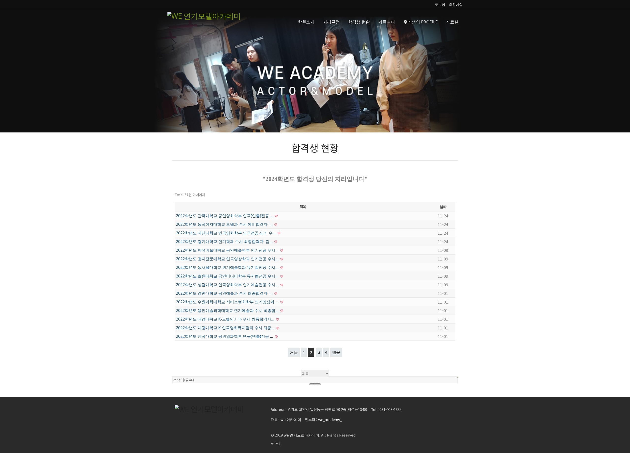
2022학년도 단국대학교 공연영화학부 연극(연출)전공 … (225, 215)
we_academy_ (330, 419)
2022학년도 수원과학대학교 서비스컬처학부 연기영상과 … (228, 302)
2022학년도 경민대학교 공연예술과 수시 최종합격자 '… (225, 293)
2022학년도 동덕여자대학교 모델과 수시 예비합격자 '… (225, 224)
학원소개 (306, 22)
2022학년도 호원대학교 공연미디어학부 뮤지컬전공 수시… (228, 276)
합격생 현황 (359, 22)
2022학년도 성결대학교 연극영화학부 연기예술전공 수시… (228, 284)
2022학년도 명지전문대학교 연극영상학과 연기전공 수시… (228, 258)
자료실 (452, 22)
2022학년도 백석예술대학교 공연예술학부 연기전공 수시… (228, 250)
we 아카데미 (291, 419)
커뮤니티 (386, 22)
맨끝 (336, 352)
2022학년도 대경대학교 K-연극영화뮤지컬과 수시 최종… (225, 327)
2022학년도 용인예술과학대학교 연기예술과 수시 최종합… (228, 310)
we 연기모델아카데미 (301, 435)
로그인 (440, 4)
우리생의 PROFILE (420, 22)
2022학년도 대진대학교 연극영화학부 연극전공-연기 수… (226, 233)
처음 (294, 352)
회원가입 (456, 4)
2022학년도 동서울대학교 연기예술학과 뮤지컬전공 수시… (228, 267)
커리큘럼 (331, 22)
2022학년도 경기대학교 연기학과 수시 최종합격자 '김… (225, 241)
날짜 (443, 206)
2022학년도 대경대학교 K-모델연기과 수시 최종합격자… (225, 319)
